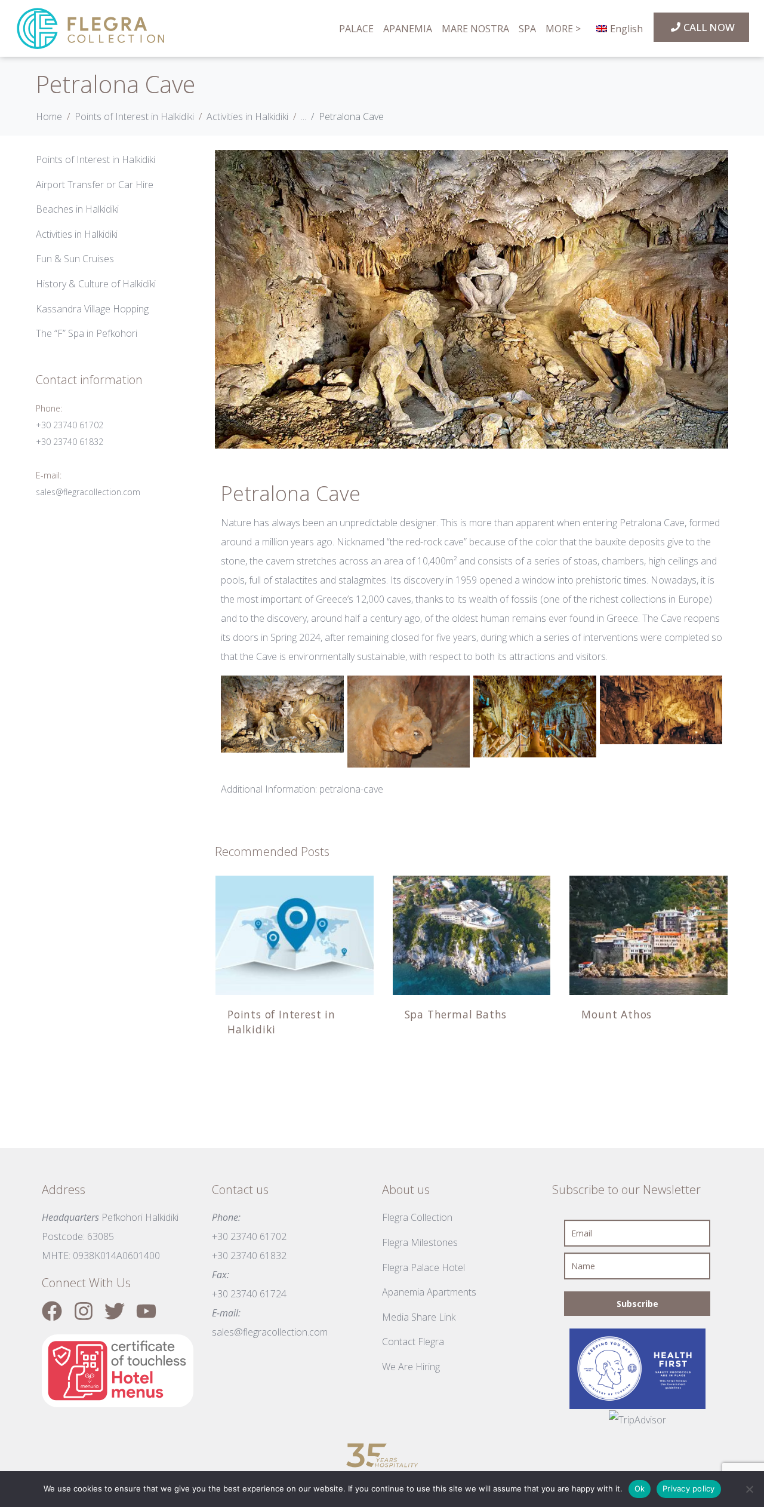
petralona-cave (351, 789)
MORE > (563, 28)
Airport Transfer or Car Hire (94, 184)
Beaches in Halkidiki (77, 209)
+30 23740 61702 (69, 425)
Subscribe (637, 1303)
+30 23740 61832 (69, 441)
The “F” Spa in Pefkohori (86, 333)
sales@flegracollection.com (88, 492)
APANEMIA (407, 28)
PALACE (356, 28)
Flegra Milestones (420, 1242)
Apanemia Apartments (429, 1292)
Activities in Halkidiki (77, 234)
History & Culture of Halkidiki (96, 283)
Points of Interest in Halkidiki (95, 159)
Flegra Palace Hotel (423, 1267)
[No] (749, 1489)
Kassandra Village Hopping (92, 308)
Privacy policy (689, 1488)
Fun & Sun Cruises (75, 258)
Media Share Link (418, 1317)
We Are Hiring (411, 1366)
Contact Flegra (413, 1341)
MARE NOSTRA (475, 28)
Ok (639, 1488)
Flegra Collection (417, 1217)
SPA (527, 28)
